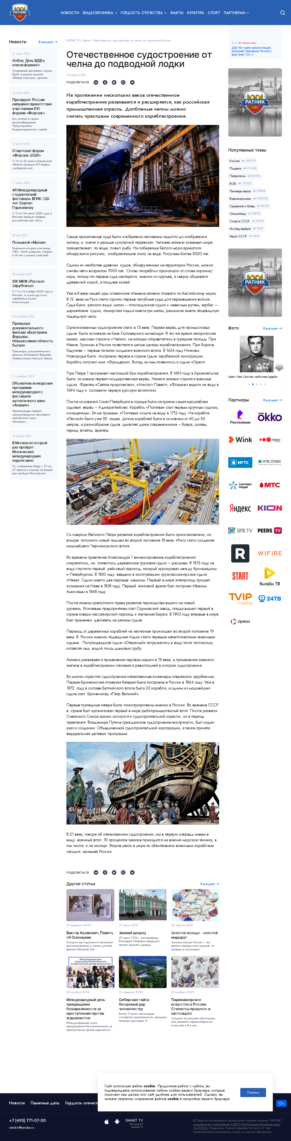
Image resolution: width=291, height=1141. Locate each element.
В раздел (46, 42)
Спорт (214, 12)
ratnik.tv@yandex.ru (21, 1127)
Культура (195, 12)
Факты (176, 12)
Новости (70, 12)
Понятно (253, 1092)
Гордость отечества (83, 1103)
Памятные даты (45, 1103)
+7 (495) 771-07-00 (27, 1120)
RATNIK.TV (73, 40)
